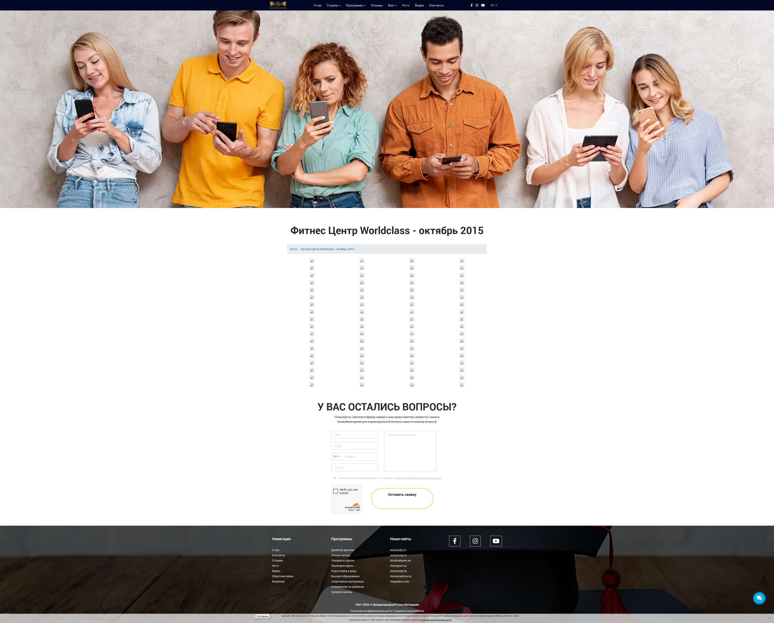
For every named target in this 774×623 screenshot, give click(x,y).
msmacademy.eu (400, 576)
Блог (391, 5)
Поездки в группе (342, 560)
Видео (419, 5)
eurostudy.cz (398, 550)
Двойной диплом (342, 550)
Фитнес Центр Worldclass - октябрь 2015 (327, 249)
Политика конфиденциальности (371, 611)
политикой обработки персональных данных (418, 477)
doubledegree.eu (400, 560)
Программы (354, 5)
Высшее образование (345, 576)
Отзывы (377, 5)
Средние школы (341, 592)
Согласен (263, 616)
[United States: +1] (336, 456)
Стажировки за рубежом (347, 587)
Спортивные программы (347, 581)
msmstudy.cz (398, 555)
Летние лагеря (340, 555)
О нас (318, 5)
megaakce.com (399, 581)
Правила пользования (409, 611)
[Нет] (769, 618)
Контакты (436, 5)
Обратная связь (282, 576)
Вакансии (278, 581)
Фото (406, 5)
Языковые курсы (342, 566)
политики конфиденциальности (436, 620)
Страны (332, 5)
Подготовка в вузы (344, 571)
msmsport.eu (398, 566)
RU (492, 5)
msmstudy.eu (398, 571)
